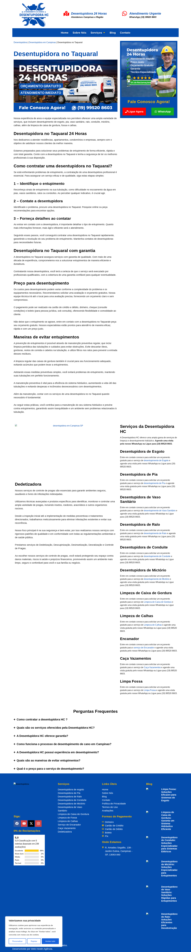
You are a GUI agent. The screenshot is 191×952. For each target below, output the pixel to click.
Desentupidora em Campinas (42, 42)
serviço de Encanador (144, 648)
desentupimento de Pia (154, 483)
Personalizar (17, 941)
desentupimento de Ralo (155, 533)
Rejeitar (34, 941)
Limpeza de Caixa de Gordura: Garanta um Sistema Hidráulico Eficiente (167, 820)
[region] (33, 931)
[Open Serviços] (104, 33)
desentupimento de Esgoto (156, 460)
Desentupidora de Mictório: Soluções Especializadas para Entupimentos (169, 868)
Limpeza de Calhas (153, 625)
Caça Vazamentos (152, 667)
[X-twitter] (31, 823)
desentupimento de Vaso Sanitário (160, 510)
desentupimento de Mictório (156, 579)
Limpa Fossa (150, 690)
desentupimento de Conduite (157, 556)
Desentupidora (20, 42)
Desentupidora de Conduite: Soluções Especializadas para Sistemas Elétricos (169, 844)
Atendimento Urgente (145, 13)
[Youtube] (24, 823)
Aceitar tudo (50, 941)
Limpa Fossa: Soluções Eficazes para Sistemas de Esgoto (168, 795)
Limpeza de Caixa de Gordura (158, 602)
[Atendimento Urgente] (124, 13)
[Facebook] (17, 823)
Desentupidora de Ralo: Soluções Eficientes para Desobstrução (169, 921)
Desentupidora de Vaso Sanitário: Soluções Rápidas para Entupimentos (169, 893)
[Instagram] (38, 823)
